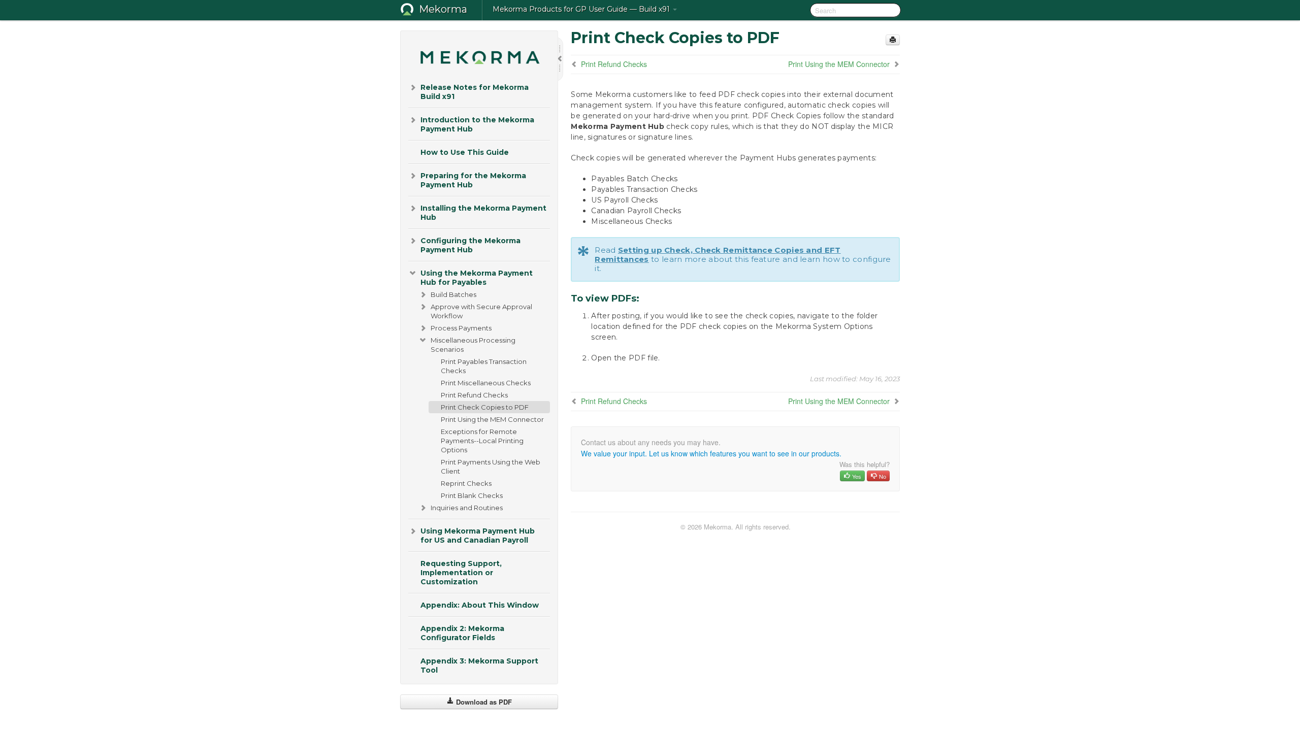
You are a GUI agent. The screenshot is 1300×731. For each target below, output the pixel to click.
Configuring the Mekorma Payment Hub (470, 245)
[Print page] (893, 40)
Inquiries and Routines (467, 508)
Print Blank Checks (472, 495)
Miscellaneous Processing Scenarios (473, 344)
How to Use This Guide (464, 152)
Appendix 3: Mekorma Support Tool (479, 665)
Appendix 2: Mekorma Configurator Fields (462, 633)
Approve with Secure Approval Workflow (481, 311)
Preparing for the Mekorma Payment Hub (473, 180)
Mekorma (443, 9)
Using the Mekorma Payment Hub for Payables (476, 278)
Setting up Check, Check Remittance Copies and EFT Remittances (717, 254)
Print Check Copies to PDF (485, 407)
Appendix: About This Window (479, 605)
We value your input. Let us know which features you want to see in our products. (711, 453)
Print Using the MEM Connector (492, 419)
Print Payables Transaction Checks (484, 366)
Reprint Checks (466, 483)
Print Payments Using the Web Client (490, 466)
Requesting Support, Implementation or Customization (461, 572)
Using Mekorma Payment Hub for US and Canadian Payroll (477, 535)
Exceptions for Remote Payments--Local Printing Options (482, 440)
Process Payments (461, 328)
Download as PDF (483, 702)
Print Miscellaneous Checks (486, 383)
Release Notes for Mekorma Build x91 (474, 92)
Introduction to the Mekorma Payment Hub (477, 124)
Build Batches (453, 294)
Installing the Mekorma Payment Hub (483, 213)
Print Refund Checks (474, 395)
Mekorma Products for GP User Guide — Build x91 (582, 9)
